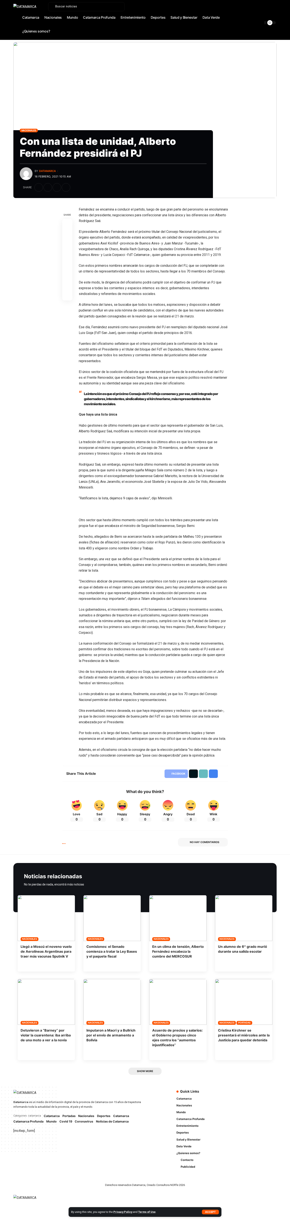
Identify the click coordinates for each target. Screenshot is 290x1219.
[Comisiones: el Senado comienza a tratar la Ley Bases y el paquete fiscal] (112, 918)
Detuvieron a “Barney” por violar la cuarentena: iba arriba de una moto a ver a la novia (46, 1035)
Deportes (103, 1116)
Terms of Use (147, 1211)
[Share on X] (48, 187)
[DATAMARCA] (29, 1200)
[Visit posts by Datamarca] (26, 173)
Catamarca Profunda (28, 1121)
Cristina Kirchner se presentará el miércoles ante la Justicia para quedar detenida (244, 1035)
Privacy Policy (122, 1211)
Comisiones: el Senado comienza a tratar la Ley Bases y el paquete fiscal (111, 951)
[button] (210, 1212)
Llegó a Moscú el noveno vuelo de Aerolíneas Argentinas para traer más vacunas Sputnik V (46, 951)
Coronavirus (84, 1121)
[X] (254, 18)
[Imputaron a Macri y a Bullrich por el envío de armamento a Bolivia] (112, 1002)
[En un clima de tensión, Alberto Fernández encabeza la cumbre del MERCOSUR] (178, 918)
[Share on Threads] (67, 255)
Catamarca (52, 1116)
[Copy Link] (57, 187)
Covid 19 (65, 1121)
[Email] (67, 265)
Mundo (51, 1121)
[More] (75, 187)
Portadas (244, 1022)
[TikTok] (268, 18)
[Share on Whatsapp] (67, 244)
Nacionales (28, 130)
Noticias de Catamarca (112, 1121)
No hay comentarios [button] (204, 842)
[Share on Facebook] (38, 187)
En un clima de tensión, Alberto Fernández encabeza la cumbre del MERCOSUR (178, 951)
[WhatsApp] (273, 18)
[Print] (66, 187)
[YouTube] (259, 18)
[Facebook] (250, 18)
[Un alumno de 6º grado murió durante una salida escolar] (243, 918)
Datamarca (47, 171)
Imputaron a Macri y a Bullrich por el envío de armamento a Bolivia (110, 1035)
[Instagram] (264, 18)
